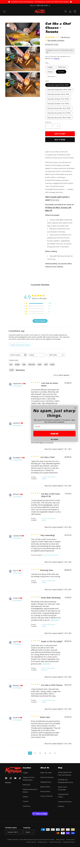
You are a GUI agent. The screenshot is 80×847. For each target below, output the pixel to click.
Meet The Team (46, 773)
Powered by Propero (48, 839)
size (11, 364)
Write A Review (40, 321)
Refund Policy (45, 787)
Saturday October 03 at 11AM (58, 94)
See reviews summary (56, 40)
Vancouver (51, 76)
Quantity (48, 122)
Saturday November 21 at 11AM (58, 113)
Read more (55, 620)
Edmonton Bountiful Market (30, 790)
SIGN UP (54, 433)
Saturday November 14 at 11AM (58, 108)
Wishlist (61, 806)
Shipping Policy (45, 782)
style (24, 364)
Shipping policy (42, 842)
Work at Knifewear (47, 777)
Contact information (55, 842)
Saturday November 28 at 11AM (59, 118)
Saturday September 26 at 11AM (59, 90)
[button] (4, 11)
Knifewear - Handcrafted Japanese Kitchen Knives (27, 839)
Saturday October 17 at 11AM (58, 104)
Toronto (61, 72)
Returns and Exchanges (62, 788)
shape (52, 364)
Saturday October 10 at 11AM (58, 99)
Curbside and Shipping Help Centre (65, 781)
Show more (20, 370)
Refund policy (60, 839)
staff (45, 364)
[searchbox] (16, 355)
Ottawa (50, 72)
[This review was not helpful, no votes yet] (69, 449)
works (12, 370)
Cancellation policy (69, 842)
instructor (31, 364)
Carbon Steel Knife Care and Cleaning (65, 773)
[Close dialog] (75, 408)
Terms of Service (46, 796)
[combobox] (37, 355)
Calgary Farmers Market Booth (28, 778)
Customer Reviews (65, 802)
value (39, 364)
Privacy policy (70, 839)
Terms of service (31, 842)
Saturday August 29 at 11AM (57, 85)
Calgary (50, 67)
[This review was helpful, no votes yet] (65, 486)
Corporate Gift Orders (63, 795)
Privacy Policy (45, 791)
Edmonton (62, 67)
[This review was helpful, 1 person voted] (65, 449)
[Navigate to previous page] (25, 753)
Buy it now (60, 140)
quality (17, 364)
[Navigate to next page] (55, 753)
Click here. (55, 200)
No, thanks (54, 439)
